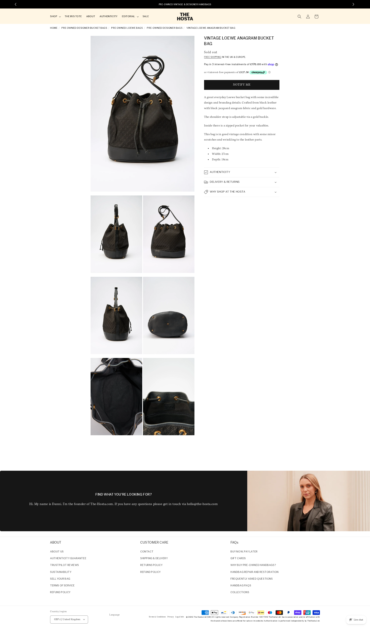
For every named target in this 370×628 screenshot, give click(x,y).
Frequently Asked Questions (251, 578)
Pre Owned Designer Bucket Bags (84, 28)
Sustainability (60, 572)
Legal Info (179, 617)
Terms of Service (62, 585)
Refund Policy (150, 572)
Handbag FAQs (240, 585)
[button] (55, 17)
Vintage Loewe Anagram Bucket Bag (211, 28)
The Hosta (198, 617)
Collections (239, 592)
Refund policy (60, 592)
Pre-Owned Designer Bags (164, 28)
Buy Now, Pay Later (244, 551)
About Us (57, 551)
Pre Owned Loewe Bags (127, 28)
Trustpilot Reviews (64, 565)
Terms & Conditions (157, 617)
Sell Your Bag (60, 578)
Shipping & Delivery (154, 558)
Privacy (170, 617)
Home (53, 28)
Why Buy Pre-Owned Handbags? (253, 565)
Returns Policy (151, 565)
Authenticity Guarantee (68, 558)
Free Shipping (212, 57)
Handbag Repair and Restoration (254, 572)
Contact (146, 551)
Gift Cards (238, 558)
